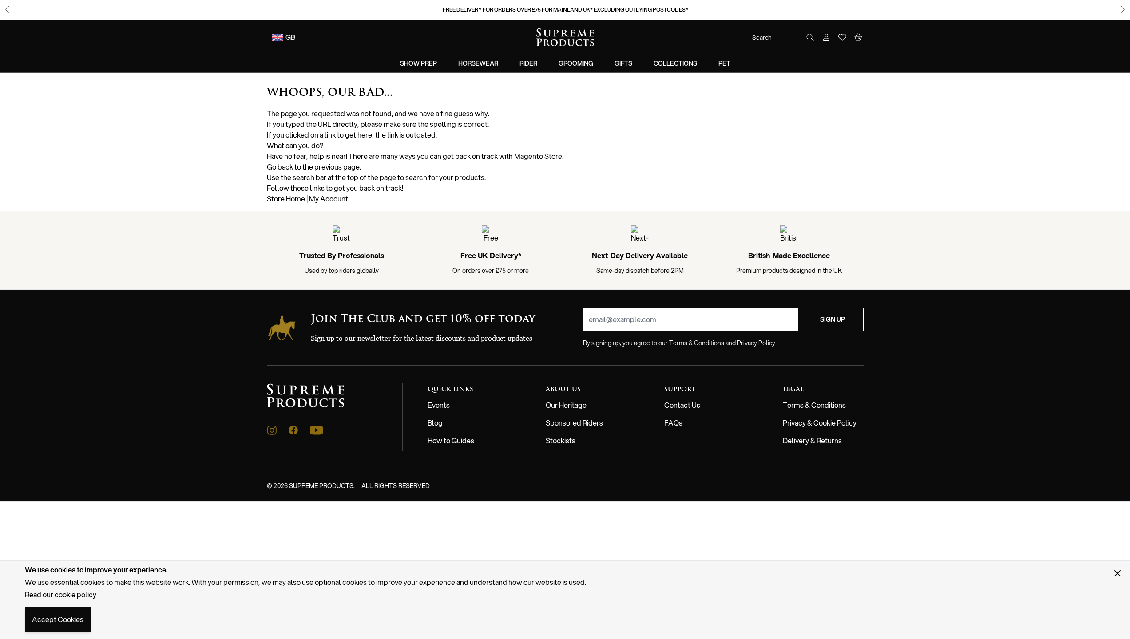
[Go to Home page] (565, 37)
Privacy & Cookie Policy (819, 423)
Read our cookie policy (60, 594)
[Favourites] (842, 37)
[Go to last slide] (7, 10)
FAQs (673, 423)
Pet (724, 63)
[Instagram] (272, 430)
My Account (328, 198)
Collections (675, 63)
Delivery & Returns (812, 440)
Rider (528, 63)
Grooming (576, 63)
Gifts (623, 63)
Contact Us (682, 405)
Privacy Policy (756, 343)
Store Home (286, 198)
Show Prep (418, 63)
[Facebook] (293, 430)
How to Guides (451, 440)
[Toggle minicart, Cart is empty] (858, 37)
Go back (280, 167)
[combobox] (784, 37)
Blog (435, 423)
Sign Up (832, 319)
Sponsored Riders (574, 423)
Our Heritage (566, 405)
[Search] (810, 37)
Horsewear (478, 63)
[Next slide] (1123, 10)
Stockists (560, 440)
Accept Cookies (57, 619)
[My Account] (826, 37)
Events (439, 405)
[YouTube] (316, 430)
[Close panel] (1117, 573)
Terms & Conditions (814, 405)
